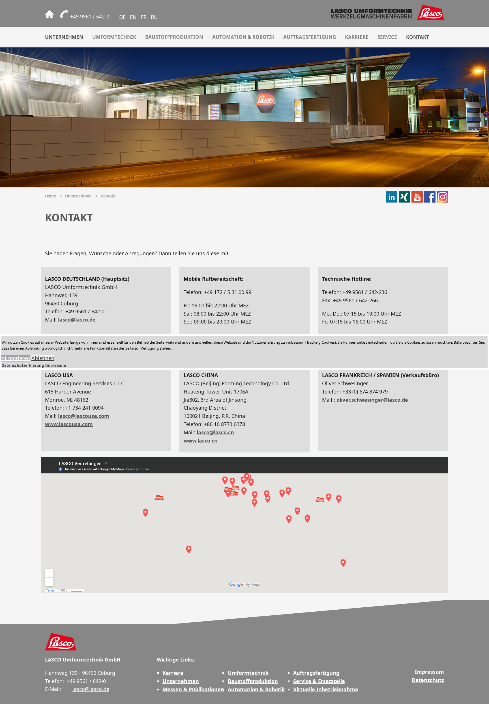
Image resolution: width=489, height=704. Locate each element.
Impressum (55, 365)
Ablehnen (42, 358)
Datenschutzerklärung (22, 365)
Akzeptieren (15, 358)
